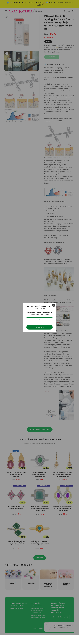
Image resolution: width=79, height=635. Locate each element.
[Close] (53, 305)
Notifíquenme (39, 327)
